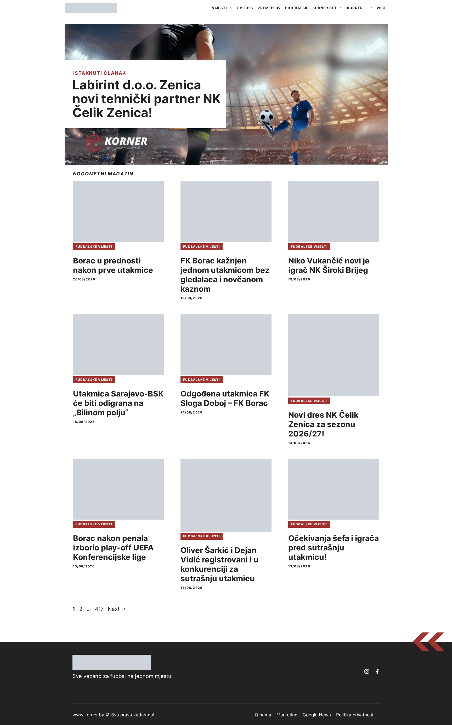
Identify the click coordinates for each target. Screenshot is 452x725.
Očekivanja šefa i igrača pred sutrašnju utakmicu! (333, 547)
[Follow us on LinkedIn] (377, 671)
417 (100, 609)
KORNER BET (325, 8)
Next (117, 609)
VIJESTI (219, 8)
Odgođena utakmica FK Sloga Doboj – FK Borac (224, 398)
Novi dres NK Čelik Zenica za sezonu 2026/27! (323, 424)
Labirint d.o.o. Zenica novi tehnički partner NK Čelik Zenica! (146, 98)
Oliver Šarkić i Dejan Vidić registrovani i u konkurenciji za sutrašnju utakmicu (219, 564)
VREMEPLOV (269, 8)
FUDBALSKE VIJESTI (94, 247)
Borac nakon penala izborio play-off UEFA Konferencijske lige (113, 547)
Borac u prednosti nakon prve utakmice (113, 265)
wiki (381, 8)
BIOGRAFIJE (296, 8)
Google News (317, 714)
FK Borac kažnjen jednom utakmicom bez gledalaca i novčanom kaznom (224, 275)
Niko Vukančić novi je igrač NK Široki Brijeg (329, 265)
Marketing (286, 714)
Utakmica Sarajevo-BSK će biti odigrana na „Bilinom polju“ (118, 403)
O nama (263, 714)
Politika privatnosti (355, 714)
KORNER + (356, 8)
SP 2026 (245, 8)
